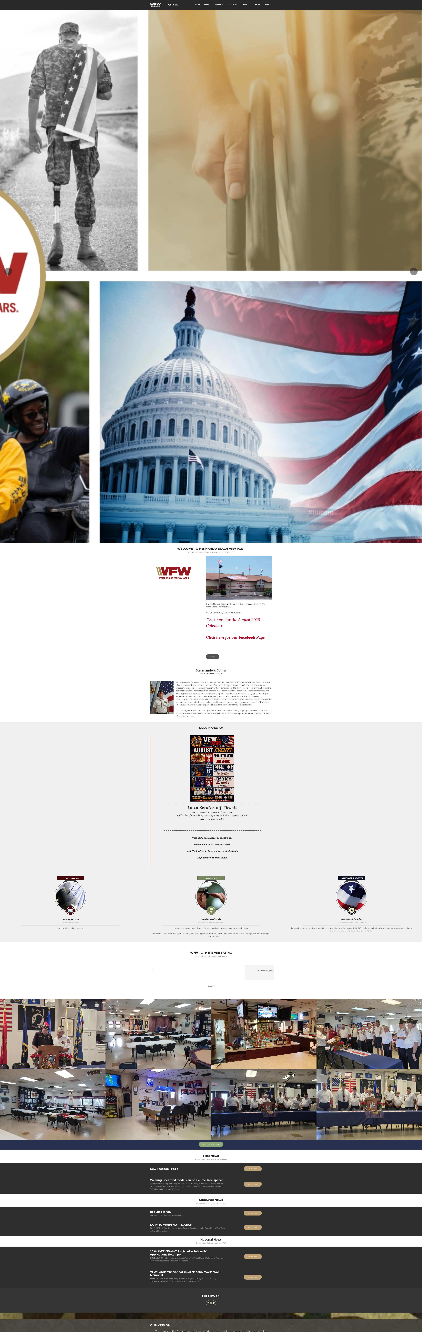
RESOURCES (233, 5)
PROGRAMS (219, 5)
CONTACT (256, 5)
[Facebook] (208, 1302)
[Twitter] (213, 1302)
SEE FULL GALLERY (211, 1144)
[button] (8, 271)
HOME (197, 5)
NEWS (245, 5)
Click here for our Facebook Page (235, 637)
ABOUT (206, 5)
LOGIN (266, 5)
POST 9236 (172, 5)
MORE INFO (253, 1168)
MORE (212, 657)
